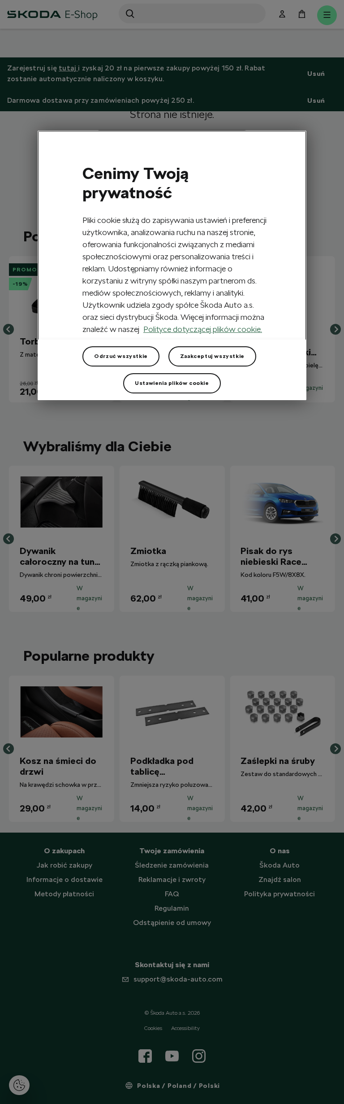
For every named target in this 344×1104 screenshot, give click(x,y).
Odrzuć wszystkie (121, 356)
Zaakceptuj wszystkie (212, 356)
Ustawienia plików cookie (172, 383)
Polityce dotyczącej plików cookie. (202, 329)
